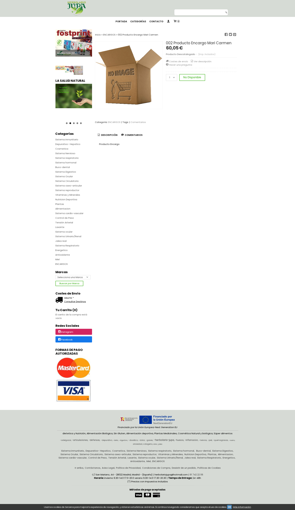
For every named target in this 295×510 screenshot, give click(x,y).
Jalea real (61, 241)
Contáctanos (92, 467)
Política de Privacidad (128, 467)
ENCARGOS (61, 264)
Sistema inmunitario (66, 139)
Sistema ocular (64, 231)
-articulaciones (80, 440)
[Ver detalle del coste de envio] (59, 300)
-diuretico (133, 440)
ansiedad (137, 444)
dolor (155, 444)
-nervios (203, 440)
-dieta (115, 440)
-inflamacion (191, 440)
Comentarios (138, 122)
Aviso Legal (108, 467)
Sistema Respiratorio (67, 245)
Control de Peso (64, 217)
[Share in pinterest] (234, 34)
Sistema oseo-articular (68, 185)
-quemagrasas (220, 440)
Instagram (67, 332)
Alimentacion (62, 208)
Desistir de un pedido (184, 467)
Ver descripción (202, 61)
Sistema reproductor (67, 190)
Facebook (67, 339)
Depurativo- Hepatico (67, 144)
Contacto (156, 21)
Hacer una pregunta (180, 64)
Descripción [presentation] (109, 135)
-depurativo (106, 440)
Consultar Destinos (75, 301)
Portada (121, 21)
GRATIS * (69, 298)
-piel (210, 440)
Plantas (59, 204)
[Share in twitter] (230, 34)
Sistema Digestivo (65, 171)
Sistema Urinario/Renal (68, 236)
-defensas (94, 440)
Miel (57, 259)
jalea (160, 444)
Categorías (138, 21)
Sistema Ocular (64, 176)
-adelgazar (65, 440)
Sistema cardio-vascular (69, 213)
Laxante (59, 227)
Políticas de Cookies (209, 467)
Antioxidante (62, 254)
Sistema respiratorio (67, 158)
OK (229, 507)
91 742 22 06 (196, 474)
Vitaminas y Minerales (67, 194)
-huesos (179, 440)
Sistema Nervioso (65, 153)
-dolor (142, 440)
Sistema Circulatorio (67, 181)
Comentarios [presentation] (133, 135)
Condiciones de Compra (156, 467)
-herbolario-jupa (164, 440)
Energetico (61, 250)
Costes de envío (178, 61)
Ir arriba (79, 467)
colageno (147, 444)
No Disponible (192, 77)
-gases (149, 440)
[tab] (107, 135)
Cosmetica (61, 148)
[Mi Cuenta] (168, 22)
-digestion (123, 440)
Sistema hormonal (65, 162)
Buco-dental (62, 167)
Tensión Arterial (64, 222)
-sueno (232, 440)
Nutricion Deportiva (66, 199)
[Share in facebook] (226, 34)
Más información (242, 507)
